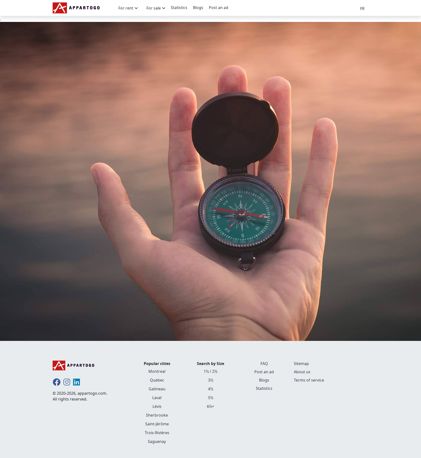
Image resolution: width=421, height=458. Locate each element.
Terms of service (309, 380)
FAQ (264, 363)
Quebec (157, 380)
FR (362, 8)
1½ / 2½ (210, 371)
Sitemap (301, 363)
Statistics (179, 7)
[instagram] (66, 383)
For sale (153, 8)
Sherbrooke (157, 415)
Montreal (156, 371)
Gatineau (157, 389)
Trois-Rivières (157, 432)
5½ (210, 397)
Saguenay (157, 441)
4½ (210, 389)
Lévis (157, 406)
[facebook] (56, 383)
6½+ (210, 406)
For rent (125, 8)
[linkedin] (76, 383)
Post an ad (218, 7)
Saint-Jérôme (157, 424)
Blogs (198, 7)
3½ (210, 380)
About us (302, 371)
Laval (157, 397)
